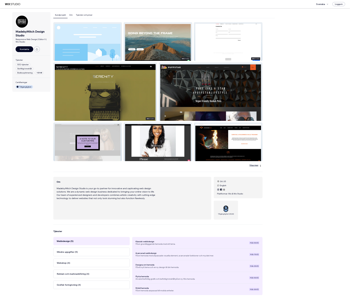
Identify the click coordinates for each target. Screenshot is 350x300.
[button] (87, 41)
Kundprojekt (60, 15)
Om (71, 15)
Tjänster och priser (84, 15)
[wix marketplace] (12, 4)
